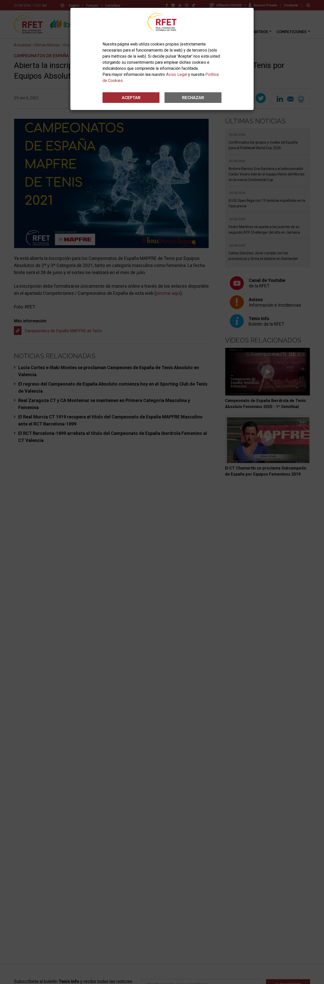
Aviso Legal (176, 74)
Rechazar (193, 97)
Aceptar (131, 97)
